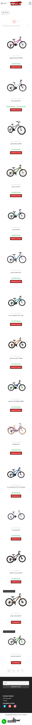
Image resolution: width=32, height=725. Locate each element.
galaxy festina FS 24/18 (16, 58)
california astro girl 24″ (16, 573)
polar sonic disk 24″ (16, 616)
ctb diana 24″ (16, 444)
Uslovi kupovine (7, 698)
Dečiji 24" (18, 55)
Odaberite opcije (16, 67)
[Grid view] (14, 21)
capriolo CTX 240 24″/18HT (16, 401)
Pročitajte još (16, 622)
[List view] (17, 21)
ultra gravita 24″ (16, 101)
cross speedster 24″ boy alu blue (16, 487)
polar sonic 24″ (16, 186)
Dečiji (15, 98)
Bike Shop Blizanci (15, 714)
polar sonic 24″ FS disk (16, 358)
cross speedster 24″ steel (16, 315)
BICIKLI (13, 55)
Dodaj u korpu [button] (16, 496)
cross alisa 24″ (16, 229)
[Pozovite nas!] (4, 721)
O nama (5, 700)
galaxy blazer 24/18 (16, 143)
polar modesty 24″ (16, 272)
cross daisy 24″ (16, 530)
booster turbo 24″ (16, 656)
